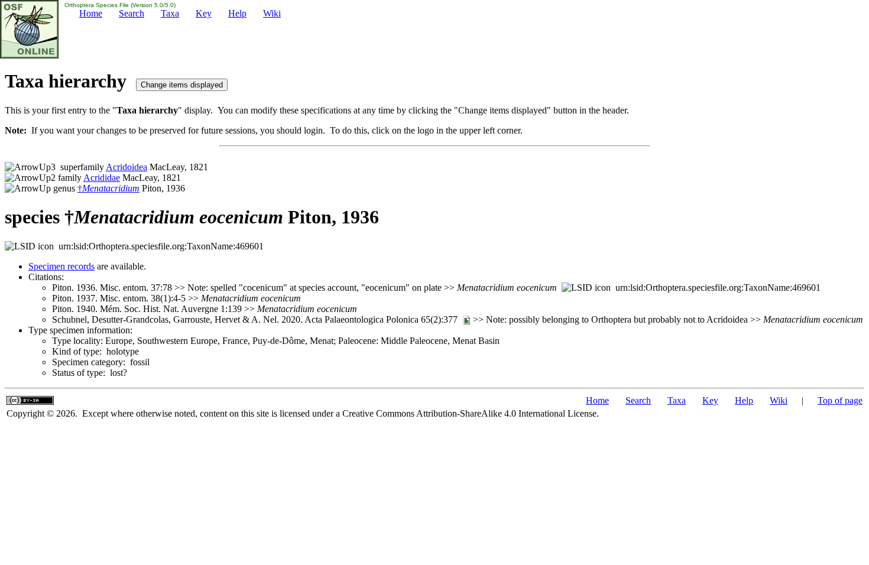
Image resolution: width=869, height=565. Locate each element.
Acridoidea (126, 167)
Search (131, 13)
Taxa (170, 13)
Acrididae (101, 178)
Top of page (840, 400)
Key (204, 13)
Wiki (272, 13)
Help (237, 13)
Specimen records (61, 266)
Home (90, 13)
